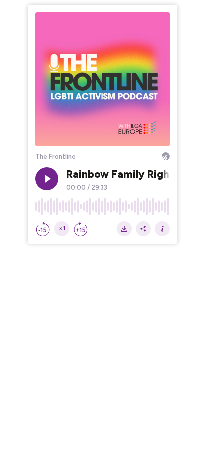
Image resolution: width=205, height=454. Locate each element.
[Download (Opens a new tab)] (124, 228)
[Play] (46, 178)
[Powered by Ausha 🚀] (166, 156)
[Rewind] (42, 228)
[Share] (143, 228)
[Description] (162, 228)
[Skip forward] (80, 228)
